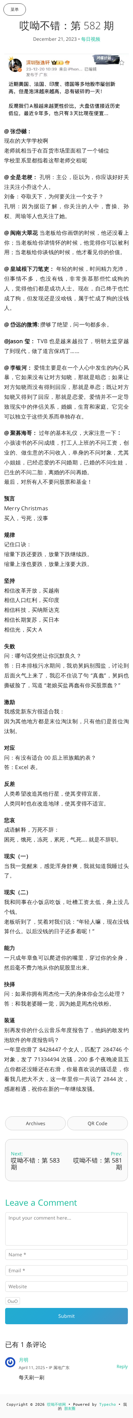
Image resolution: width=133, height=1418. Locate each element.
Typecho (107, 1404)
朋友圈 (69, 1408)
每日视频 (90, 39)
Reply (122, 1366)
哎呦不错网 (56, 1404)
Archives (35, 1123)
